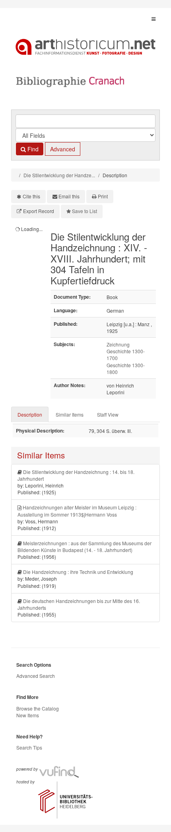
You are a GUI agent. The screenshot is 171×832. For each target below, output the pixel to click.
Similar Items (70, 414)
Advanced (62, 149)
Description (29, 414)
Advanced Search (35, 675)
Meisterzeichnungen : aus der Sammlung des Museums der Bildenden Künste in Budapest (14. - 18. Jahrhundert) (84, 546)
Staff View (108, 414)
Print (103, 196)
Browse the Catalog (37, 708)
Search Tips (29, 747)
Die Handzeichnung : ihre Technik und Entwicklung (78, 571)
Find (32, 149)
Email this (69, 196)
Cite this (31, 196)
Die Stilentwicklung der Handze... (59, 175)
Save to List (84, 211)
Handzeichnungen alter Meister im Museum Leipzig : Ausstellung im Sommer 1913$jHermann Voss (76, 510)
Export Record (38, 211)
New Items (27, 715)
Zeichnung (118, 344)
